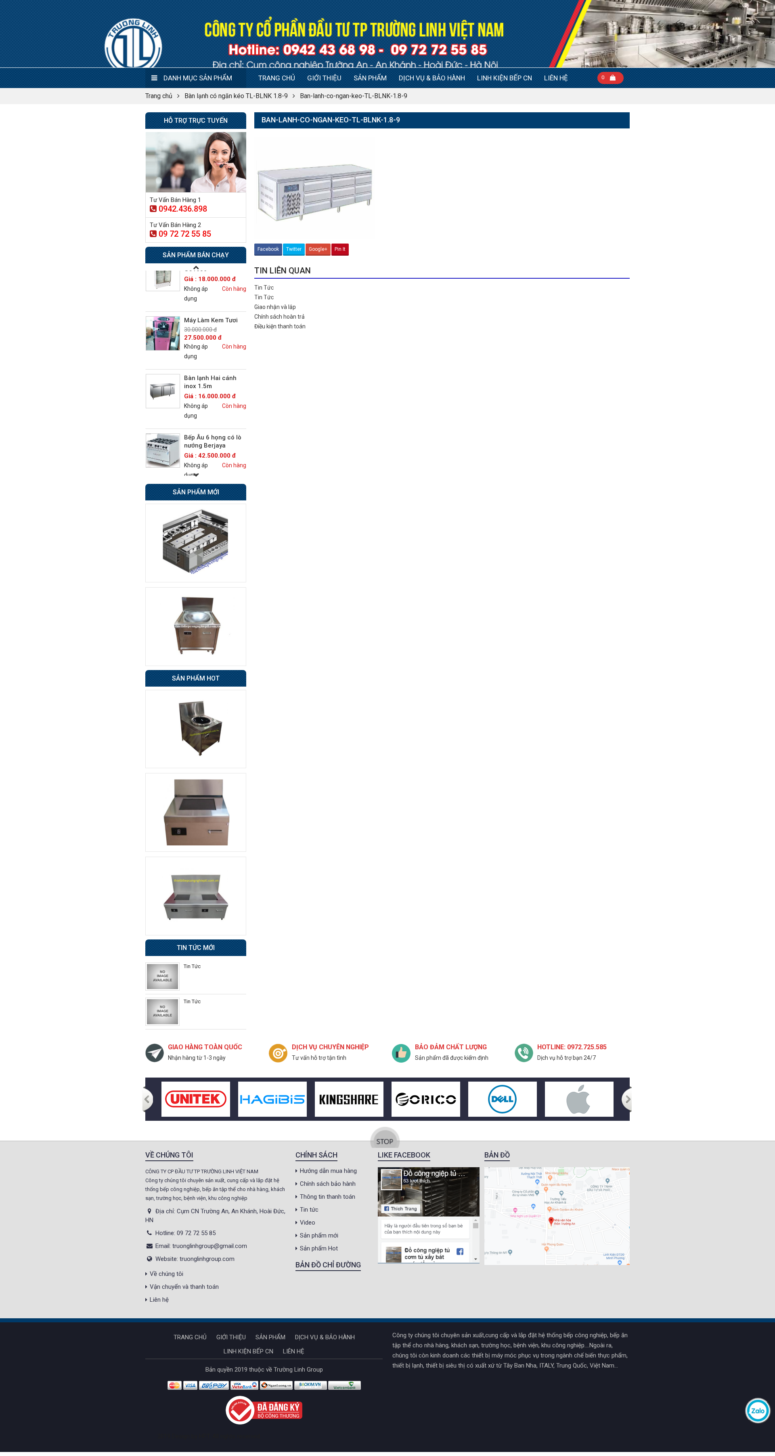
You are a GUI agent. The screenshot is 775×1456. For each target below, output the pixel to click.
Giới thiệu (324, 78)
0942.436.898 (183, 209)
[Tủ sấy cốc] (163, 463)
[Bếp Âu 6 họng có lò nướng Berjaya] (163, 404)
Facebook (268, 249)
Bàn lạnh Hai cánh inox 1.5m (210, 335)
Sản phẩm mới (319, 1235)
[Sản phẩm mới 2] (195, 626)
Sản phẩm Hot (319, 1248)
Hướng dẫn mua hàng (328, 1170)
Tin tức (309, 1209)
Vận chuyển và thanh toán (184, 1286)
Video (307, 1222)
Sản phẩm (370, 78)
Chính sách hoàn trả (279, 316)
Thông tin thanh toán (327, 1196)
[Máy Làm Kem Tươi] (163, 287)
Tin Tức (264, 287)
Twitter (294, 249)
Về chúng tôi (166, 1273)
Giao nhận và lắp (275, 307)
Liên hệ (556, 78)
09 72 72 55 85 (185, 234)
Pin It (340, 249)
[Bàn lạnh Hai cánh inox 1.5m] (163, 344)
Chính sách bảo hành (328, 1183)
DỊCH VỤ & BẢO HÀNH (432, 78)
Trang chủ (276, 78)
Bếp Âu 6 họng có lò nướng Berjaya (212, 395)
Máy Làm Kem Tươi (211, 273)
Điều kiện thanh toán (280, 326)
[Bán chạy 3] (195, 895)
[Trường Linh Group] (387, 33)
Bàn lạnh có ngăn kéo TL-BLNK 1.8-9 (236, 96)
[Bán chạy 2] (195, 812)
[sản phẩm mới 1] (195, 542)
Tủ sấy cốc (199, 450)
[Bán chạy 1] (195, 728)
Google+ (318, 249)
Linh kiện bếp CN (504, 78)
